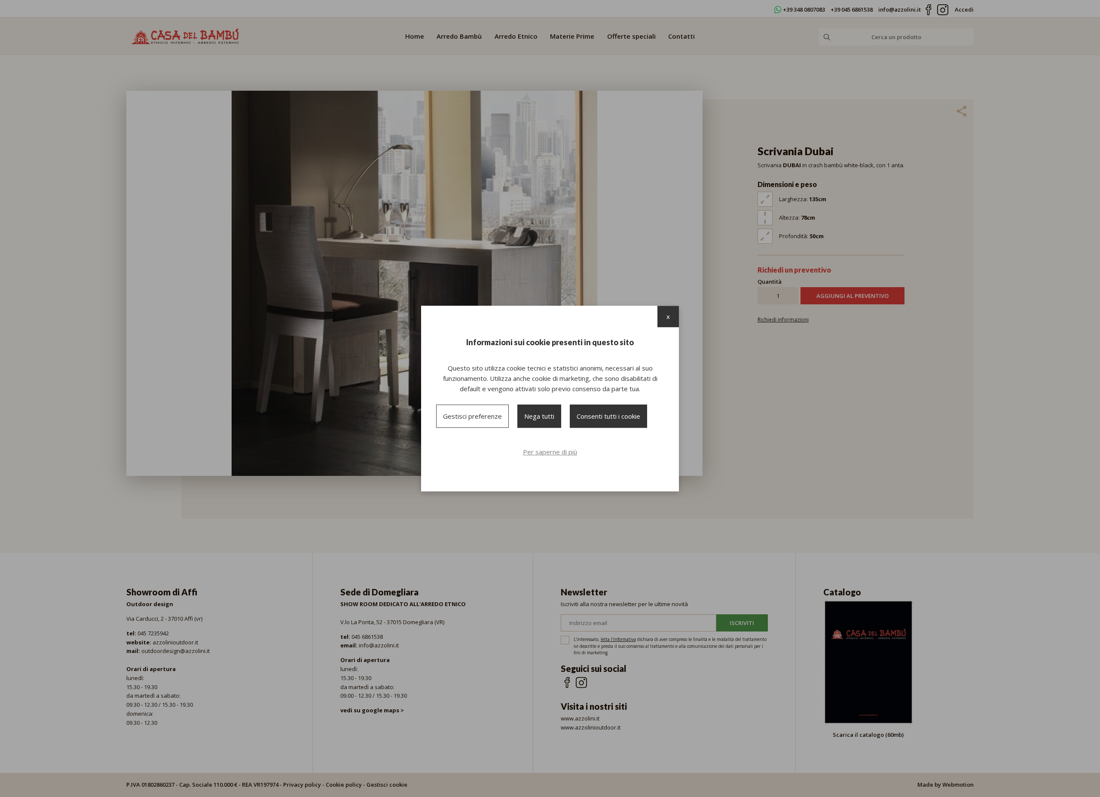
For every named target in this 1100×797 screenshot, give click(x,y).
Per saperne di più (550, 452)
